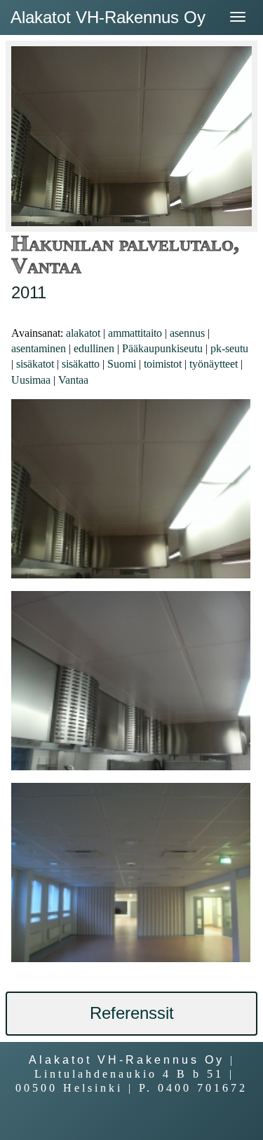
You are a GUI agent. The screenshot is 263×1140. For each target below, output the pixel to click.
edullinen (94, 348)
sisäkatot (35, 364)
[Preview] (131, 489)
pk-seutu (229, 348)
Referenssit (132, 1012)
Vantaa (73, 380)
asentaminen (38, 348)
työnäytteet (213, 364)
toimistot (163, 364)
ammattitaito (135, 333)
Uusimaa (30, 380)
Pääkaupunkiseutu (162, 348)
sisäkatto (81, 364)
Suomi (121, 364)
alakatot (83, 333)
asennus (187, 333)
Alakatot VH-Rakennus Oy (108, 17)
